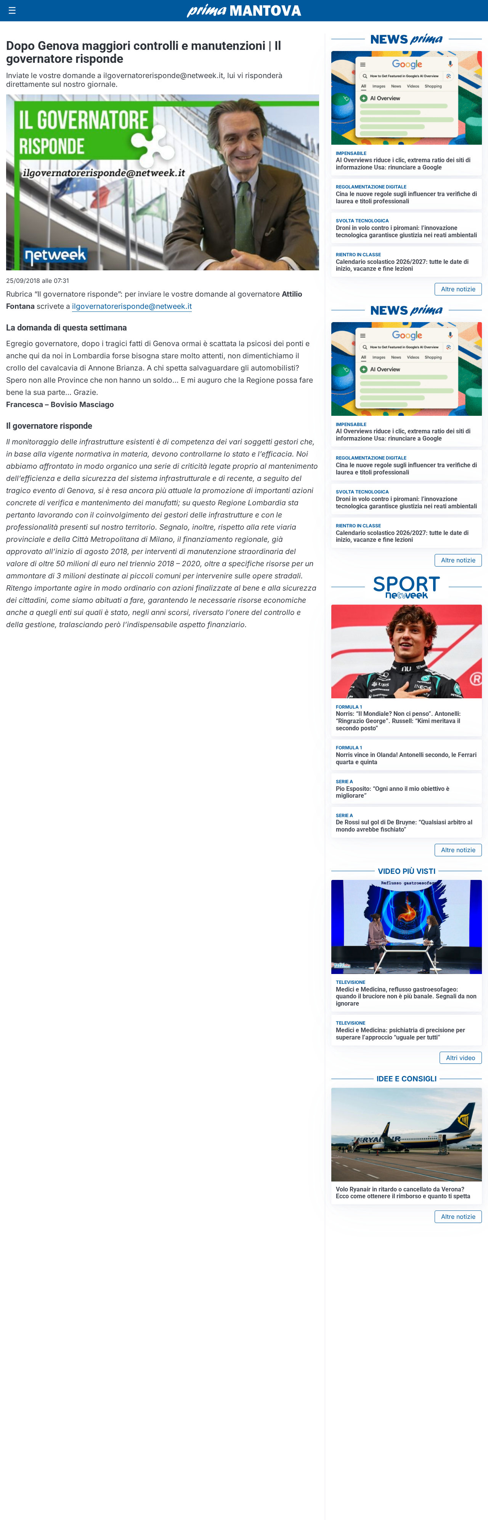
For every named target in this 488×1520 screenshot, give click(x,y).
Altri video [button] (460, 1058)
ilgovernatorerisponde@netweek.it (132, 306)
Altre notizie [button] (458, 289)
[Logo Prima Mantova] (244, 11)
